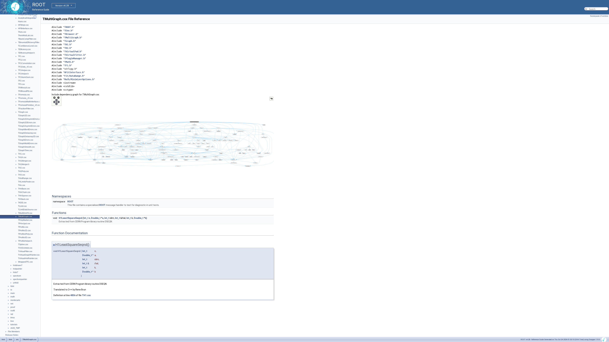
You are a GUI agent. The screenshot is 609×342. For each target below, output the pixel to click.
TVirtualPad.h (72, 51)
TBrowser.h (70, 34)
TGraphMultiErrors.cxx (27, 143)
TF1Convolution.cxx (26, 63)
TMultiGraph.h (72, 37)
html (12, 286)
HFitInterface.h (73, 72)
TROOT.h (68, 27)
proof (12, 307)
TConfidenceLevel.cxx (27, 46)
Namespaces (595, 16)
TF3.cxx (21, 84)
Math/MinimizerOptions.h (79, 79)
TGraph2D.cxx (24, 115)
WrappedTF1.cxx (25, 262)
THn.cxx (21, 185)
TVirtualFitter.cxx (25, 251)
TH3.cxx (21, 175)
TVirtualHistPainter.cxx (27, 258)
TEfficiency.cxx (24, 49)
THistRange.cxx (25, 178)
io (11, 290)
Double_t (96, 218)
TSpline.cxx (23, 244)
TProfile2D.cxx (24, 230)
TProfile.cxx (23, 227)
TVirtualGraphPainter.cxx (28, 255)
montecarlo (15, 300)
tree (12, 321)
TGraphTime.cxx (25, 150)
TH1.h (67, 44)
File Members (14, 331)
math (12, 297)
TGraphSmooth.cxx (26, 147)
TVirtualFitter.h (74, 55)
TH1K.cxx (22, 157)
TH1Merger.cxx (24, 161)
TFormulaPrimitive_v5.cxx (29, 105)
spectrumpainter (20, 279)
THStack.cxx (23, 199)
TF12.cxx (22, 60)
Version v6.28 (62, 5)
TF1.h (67, 65)
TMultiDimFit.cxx (25, 213)
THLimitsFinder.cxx (26, 182)
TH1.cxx (21, 154)
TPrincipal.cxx (24, 223)
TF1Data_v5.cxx (25, 67)
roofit (12, 311)
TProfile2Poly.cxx (25, 234)
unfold (15, 283)
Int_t (85, 218)
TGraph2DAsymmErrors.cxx (30, 119)
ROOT (70, 201)
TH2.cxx (21, 168)
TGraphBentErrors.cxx (27, 129)
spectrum (17, 276)
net (11, 304)
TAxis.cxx (22, 32)
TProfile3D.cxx (24, 237)
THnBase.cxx (23, 189)
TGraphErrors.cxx (25, 140)
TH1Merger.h (23, 164)
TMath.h (68, 62)
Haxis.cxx (22, 21)
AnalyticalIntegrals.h (27, 18)
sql (11, 314)
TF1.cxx (21, 56)
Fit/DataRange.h (73, 76)
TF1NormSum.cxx (25, 77)
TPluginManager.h (74, 58)
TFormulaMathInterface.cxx (29, 102)
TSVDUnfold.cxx (25, 248)
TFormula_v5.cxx (25, 98)
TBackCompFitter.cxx (27, 39)
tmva (12, 318)
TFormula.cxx (24, 95)
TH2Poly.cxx (23, 171)
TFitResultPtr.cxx (25, 91)
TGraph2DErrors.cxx (27, 122)
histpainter (17, 269)
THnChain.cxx (24, 192)
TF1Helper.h (23, 74)
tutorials (13, 324)
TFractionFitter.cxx (26, 109)
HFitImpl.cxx (23, 25)
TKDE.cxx (22, 203)
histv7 (15, 272)
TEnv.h (68, 30)
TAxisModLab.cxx (25, 35)
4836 (72, 295)
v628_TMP (15, 328)
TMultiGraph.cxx (25, 216)
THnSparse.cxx (24, 196)
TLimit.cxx (22, 206)
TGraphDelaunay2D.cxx (28, 136)
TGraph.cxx (23, 112)
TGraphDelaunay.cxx (27, 133)
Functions (604, 16)
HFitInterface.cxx (25, 28)
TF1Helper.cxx (24, 70)
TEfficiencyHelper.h (26, 53)
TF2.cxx (21, 81)
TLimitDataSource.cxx (27, 210)
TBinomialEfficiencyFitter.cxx (30, 42)
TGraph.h (69, 41)
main (12, 293)
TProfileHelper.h (25, 241)
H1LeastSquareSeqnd (70, 218)
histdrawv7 (17, 265)
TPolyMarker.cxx (25, 220)
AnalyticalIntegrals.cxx (27, 14)
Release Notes (11, 335)
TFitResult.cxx (24, 88)
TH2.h (67, 48)
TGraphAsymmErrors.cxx (28, 126)
